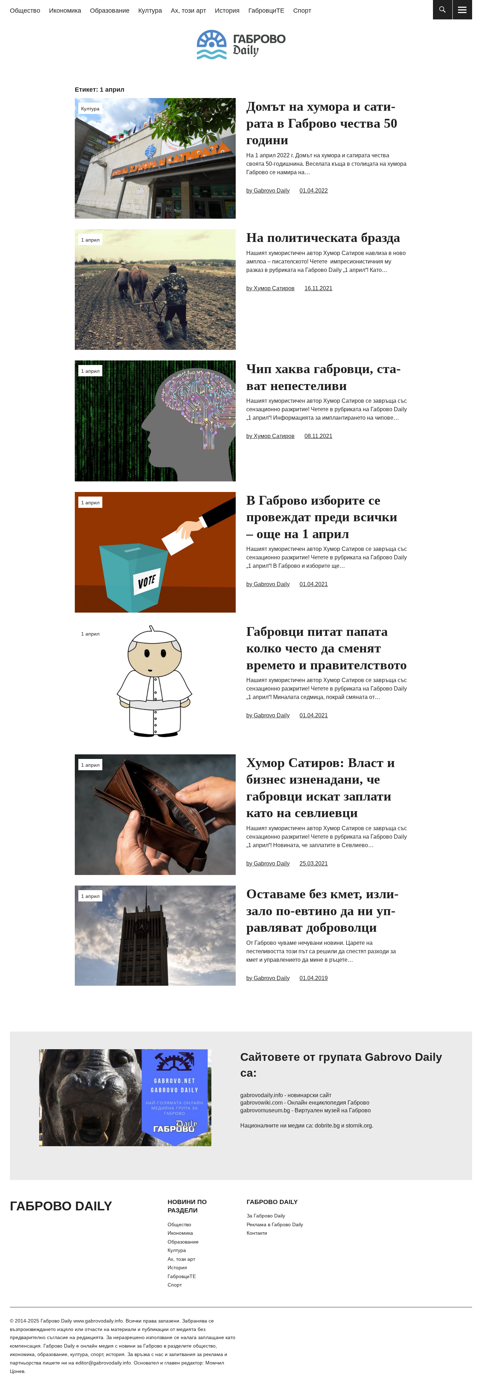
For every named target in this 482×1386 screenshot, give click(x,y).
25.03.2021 (314, 864)
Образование (109, 10)
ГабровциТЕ (266, 10)
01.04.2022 (314, 191)
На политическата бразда (323, 237)
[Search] (442, 9)
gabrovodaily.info (261, 1095)
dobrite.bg (327, 1126)
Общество (25, 10)
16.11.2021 (318, 288)
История (227, 10)
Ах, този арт (188, 10)
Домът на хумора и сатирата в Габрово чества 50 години (321, 123)
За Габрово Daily (266, 1215)
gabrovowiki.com (261, 1103)
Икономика (65, 10)
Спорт (302, 10)
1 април (90, 240)
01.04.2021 (314, 584)
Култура (150, 10)
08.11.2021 (318, 436)
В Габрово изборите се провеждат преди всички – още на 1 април (321, 517)
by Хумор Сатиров (270, 288)
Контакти (257, 1233)
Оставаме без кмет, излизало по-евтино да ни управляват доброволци (322, 910)
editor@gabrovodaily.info (103, 1363)
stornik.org (359, 1126)
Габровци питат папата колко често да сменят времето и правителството (326, 648)
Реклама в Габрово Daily (275, 1224)
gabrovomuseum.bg (265, 1110)
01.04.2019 (314, 978)
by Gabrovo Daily (268, 191)
